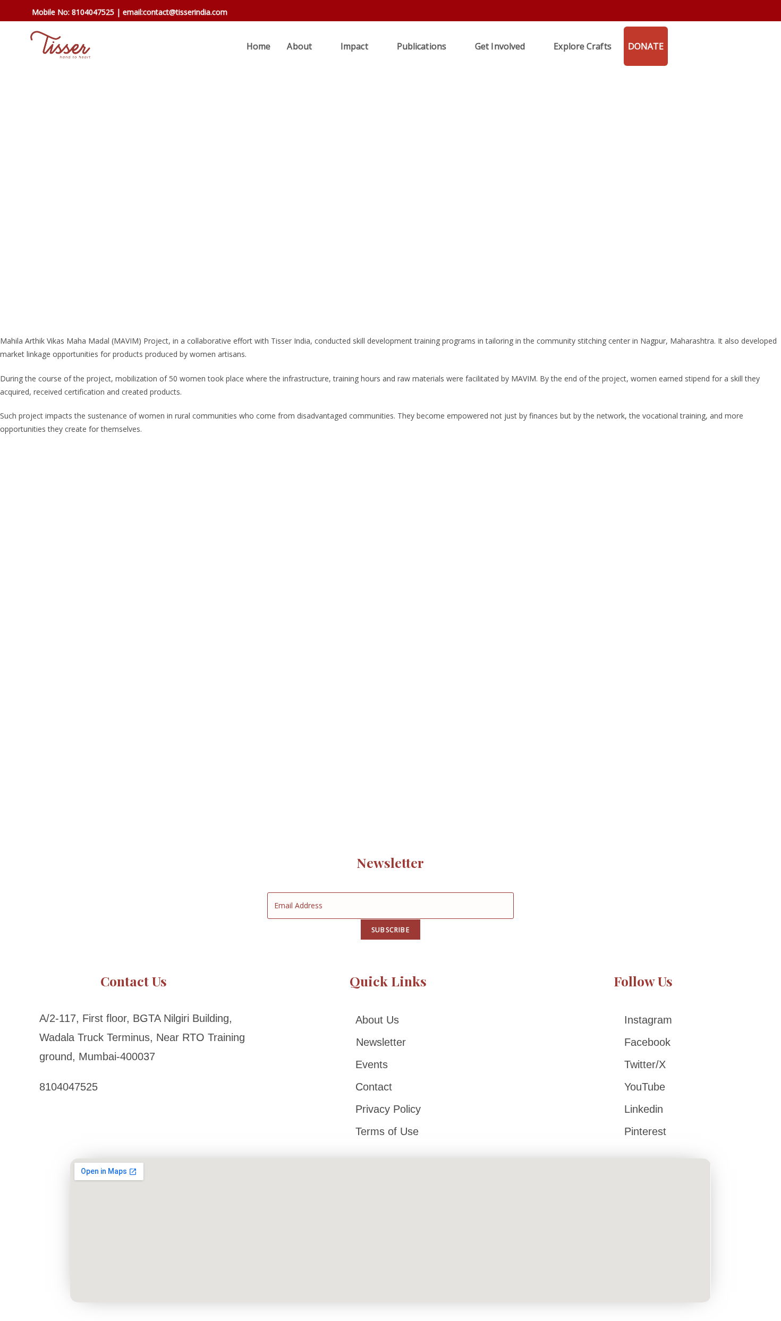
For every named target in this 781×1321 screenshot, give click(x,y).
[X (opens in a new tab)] (678, 12)
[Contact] (388, 1087)
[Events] (388, 1064)
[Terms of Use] (388, 1131)
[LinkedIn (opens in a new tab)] (740, 13)
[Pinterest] (643, 1131)
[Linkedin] (643, 1109)
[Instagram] (643, 1020)
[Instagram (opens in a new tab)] (724, 13)
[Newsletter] (388, 1042)
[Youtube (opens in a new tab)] (754, 13)
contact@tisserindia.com (185, 12)
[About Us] (388, 1020)
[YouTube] (643, 1087)
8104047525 (93, 12)
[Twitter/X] (643, 1064)
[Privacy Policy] (388, 1109)
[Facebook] (643, 1042)
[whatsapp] (680, 46)
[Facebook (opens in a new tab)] (693, 13)
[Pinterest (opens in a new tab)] (709, 13)
